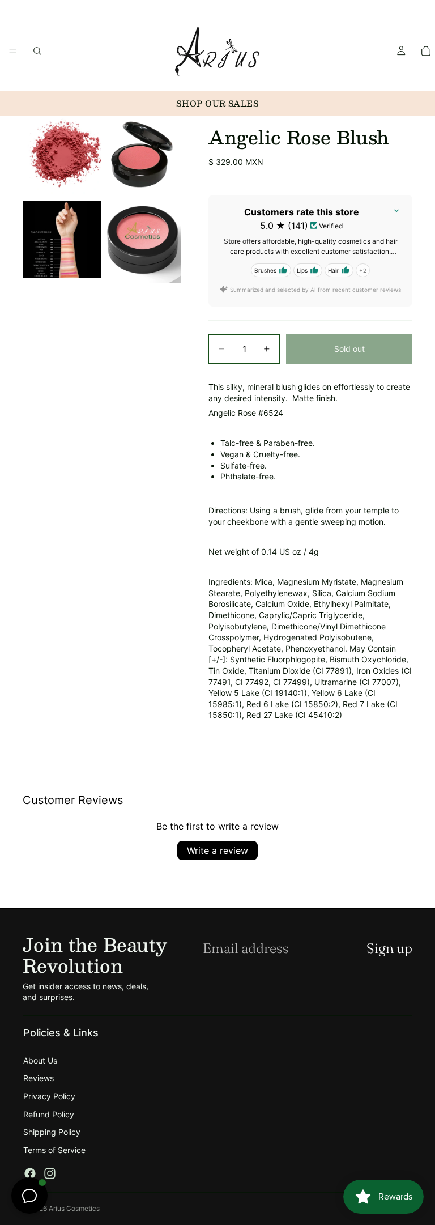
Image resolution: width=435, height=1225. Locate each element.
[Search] (37, 51)
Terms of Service (54, 1150)
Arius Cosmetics (74, 1208)
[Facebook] (30, 1173)
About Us (40, 1060)
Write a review (217, 850)
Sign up (389, 948)
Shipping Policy (51, 1132)
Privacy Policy (49, 1096)
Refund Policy (48, 1114)
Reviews (38, 1078)
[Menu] (13, 51)
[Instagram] (50, 1173)
